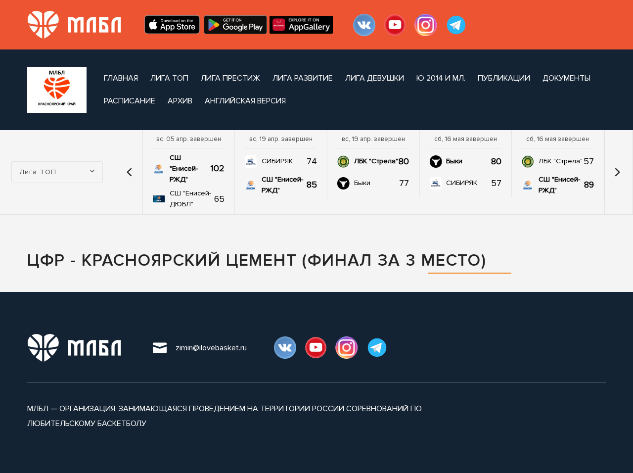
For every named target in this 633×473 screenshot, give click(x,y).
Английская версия (245, 101)
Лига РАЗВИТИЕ (302, 78)
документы (566, 78)
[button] (129, 172)
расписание (129, 101)
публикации (504, 78)
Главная (121, 78)
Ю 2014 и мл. (440, 78)
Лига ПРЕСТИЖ (230, 78)
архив (180, 101)
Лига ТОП (169, 78)
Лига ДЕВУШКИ (374, 78)
